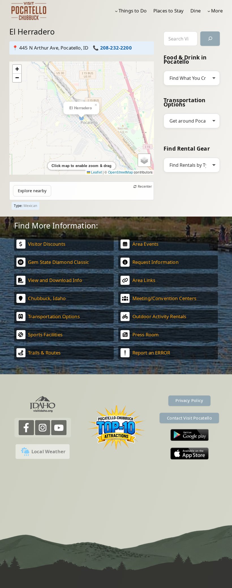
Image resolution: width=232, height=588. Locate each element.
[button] (17, 69)
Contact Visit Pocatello (189, 418)
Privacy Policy (189, 400)
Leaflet (96, 172)
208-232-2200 (116, 47)
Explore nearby (32, 190)
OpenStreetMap (120, 172)
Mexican (30, 205)
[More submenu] (208, 10)
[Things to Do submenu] (116, 10)
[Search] (210, 38)
